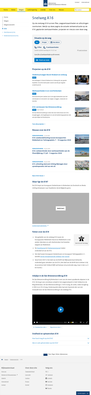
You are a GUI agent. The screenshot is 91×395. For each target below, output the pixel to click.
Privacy (27, 381)
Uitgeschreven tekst (55, 327)
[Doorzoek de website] (75, 9)
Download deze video (40, 327)
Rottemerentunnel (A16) (11, 36)
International (85, 2)
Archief (27, 385)
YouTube (49, 381)
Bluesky (49, 388)
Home (6, 10)
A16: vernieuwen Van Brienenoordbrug (46, 107)
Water (13, 10)
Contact (77, 2)
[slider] (49, 322)
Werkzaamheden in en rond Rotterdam (46, 91)
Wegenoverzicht (9, 25)
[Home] (2, 359)
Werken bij (8, 375)
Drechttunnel (41, 248)
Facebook (50, 375)
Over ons (52, 10)
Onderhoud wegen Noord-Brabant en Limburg (49, 75)
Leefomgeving (32, 10)
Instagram (50, 385)
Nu (37, 42)
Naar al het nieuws (37, 176)
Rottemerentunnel (54, 248)
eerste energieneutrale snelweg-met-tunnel (54, 256)
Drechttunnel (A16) (9, 32)
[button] (55, 42)
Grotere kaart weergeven (39, 226)
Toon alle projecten (38, 124)
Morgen (44, 42)
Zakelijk (43, 10)
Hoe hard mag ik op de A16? (42, 338)
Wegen (21, 10)
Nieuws (61, 10)
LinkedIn (49, 378)
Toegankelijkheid (29, 371)
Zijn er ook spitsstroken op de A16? (45, 343)
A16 (5, 29)
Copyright (28, 375)
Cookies (27, 378)
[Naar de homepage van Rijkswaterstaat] (55, 4)
